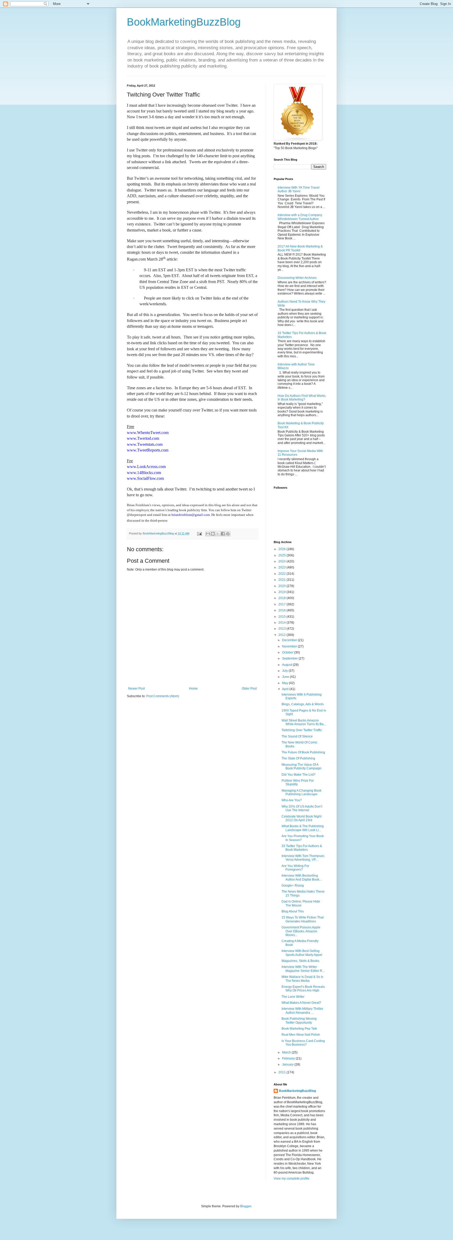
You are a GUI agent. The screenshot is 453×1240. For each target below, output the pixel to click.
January (288, 1064)
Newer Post (136, 688)
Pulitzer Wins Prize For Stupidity (298, 782)
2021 (282, 580)
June (286, 677)
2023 (282, 567)
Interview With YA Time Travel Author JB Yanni (299, 189)
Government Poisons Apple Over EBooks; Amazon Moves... (301, 931)
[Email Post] (199, 533)
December (290, 640)
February (289, 1058)
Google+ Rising (293, 885)
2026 (282, 549)
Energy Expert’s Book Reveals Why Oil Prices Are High (303, 988)
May (285, 683)
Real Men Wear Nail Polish (301, 1034)
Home (193, 688)
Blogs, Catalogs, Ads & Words (303, 704)
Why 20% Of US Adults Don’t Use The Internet (302, 808)
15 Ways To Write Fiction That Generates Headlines (302, 919)
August (287, 665)
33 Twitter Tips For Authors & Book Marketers (302, 848)
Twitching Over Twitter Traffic (302, 730)
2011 (282, 1072)
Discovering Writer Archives (297, 278)
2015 (282, 616)
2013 (282, 628)
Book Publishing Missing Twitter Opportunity (299, 1020)
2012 (282, 635)
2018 (282, 598)
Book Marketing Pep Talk (299, 1028)
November (290, 646)
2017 (282, 604)
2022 (282, 574)
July (285, 671)
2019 (282, 592)
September (290, 658)
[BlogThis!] (212, 533)
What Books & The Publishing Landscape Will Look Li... (303, 828)
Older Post (249, 688)
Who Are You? (292, 800)
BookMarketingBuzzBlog (184, 22)
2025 (282, 555)
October (288, 652)
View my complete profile (291, 1178)
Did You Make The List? (298, 774)
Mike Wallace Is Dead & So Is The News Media (302, 978)
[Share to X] (217, 533)
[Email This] (208, 533)
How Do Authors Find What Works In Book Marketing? (302, 397)
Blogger (245, 1206)
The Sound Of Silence (297, 736)
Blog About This (293, 911)
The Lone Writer (293, 997)
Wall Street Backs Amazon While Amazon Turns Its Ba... (304, 722)
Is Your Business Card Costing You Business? (303, 1042)
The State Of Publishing (298, 758)
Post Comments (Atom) (162, 696)
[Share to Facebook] (222, 533)
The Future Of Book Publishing (303, 752)
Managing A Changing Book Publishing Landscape (301, 792)
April (285, 689)
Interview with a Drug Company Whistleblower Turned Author (300, 217)
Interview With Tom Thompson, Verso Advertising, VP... (303, 857)
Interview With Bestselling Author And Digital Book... (302, 877)
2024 (282, 561)
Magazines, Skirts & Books (300, 961)
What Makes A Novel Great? (301, 1003)
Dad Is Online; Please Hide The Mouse (301, 903)
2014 (282, 622)
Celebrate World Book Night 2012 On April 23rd (301, 818)
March (287, 1052)
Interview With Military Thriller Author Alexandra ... (302, 1010)
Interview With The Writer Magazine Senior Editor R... (303, 968)
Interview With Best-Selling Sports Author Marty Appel (302, 952)
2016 (282, 610)
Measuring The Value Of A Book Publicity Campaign (301, 766)
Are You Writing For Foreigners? (295, 867)
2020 (282, 586)
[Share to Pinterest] (227, 533)
